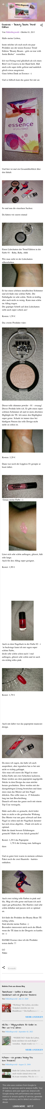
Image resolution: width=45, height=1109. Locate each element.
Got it (30, 1106)
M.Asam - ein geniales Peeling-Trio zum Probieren (17, 1059)
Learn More (19, 1106)
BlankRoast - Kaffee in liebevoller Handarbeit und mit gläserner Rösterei (19, 993)
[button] (41, 25)
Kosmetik (12, 968)
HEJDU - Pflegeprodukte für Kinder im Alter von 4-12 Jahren (19, 1026)
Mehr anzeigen (34, 1016)
